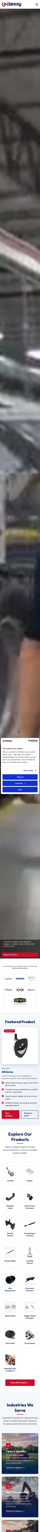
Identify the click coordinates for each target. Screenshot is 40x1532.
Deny (20, 789)
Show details (28, 770)
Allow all (20, 777)
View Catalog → (9, 1114)
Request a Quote (28, 1114)
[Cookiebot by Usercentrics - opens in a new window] (28, 741)
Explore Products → (11, 955)
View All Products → (20, 1382)
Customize (19, 783)
